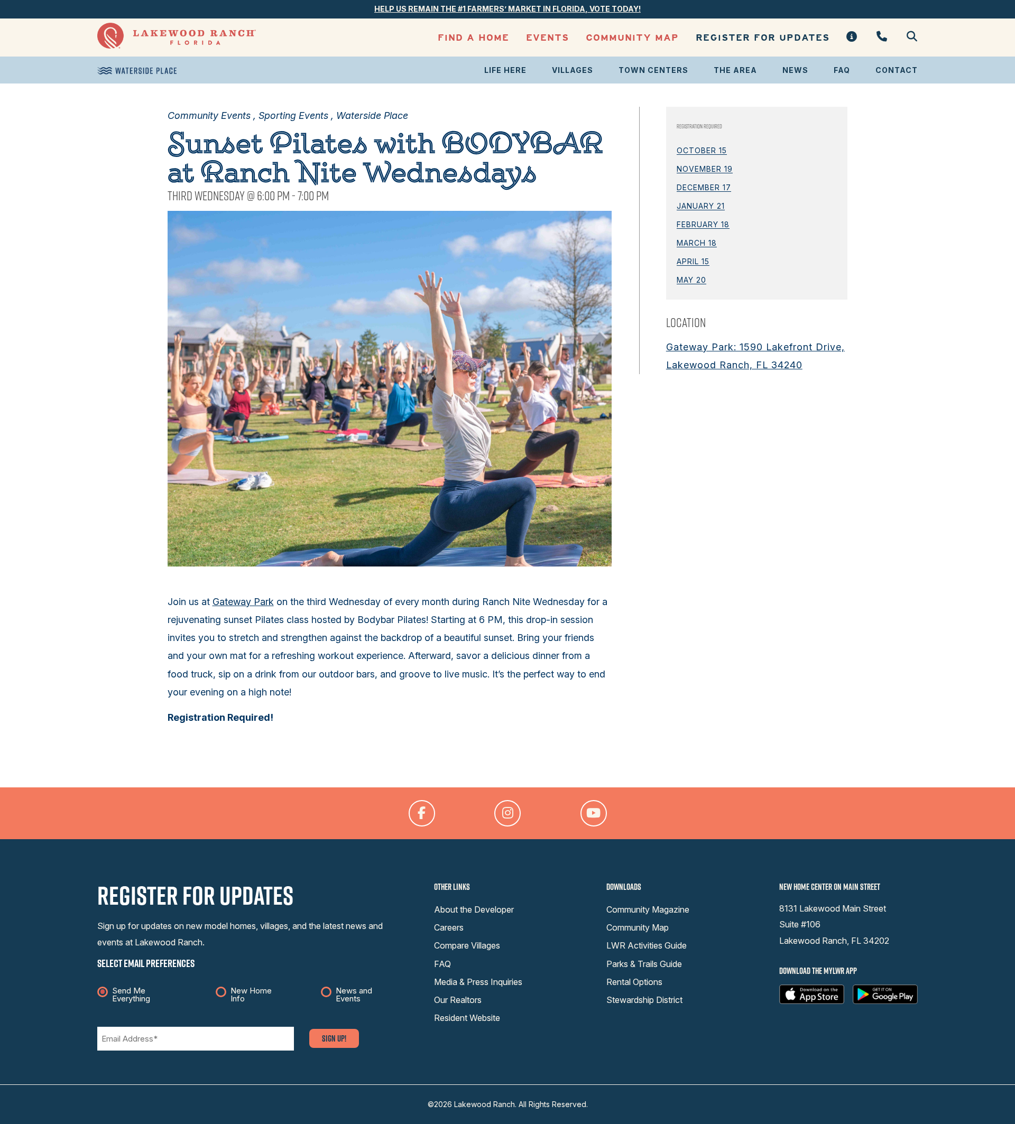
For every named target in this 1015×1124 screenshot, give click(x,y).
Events (547, 38)
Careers (449, 927)
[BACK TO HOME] (176, 46)
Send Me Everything (131, 994)
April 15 (693, 261)
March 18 (697, 242)
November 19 (705, 168)
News (795, 70)
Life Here (505, 70)
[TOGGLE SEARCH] (908, 37)
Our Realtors (458, 1000)
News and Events (354, 994)
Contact (896, 70)
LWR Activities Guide (646, 945)
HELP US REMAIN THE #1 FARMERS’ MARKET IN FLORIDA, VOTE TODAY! (507, 8)
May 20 (691, 279)
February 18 (703, 224)
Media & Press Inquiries (478, 982)
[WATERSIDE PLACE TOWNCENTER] (137, 71)
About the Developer (474, 909)
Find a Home (473, 38)
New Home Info (251, 994)
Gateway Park (243, 601)
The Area (735, 70)
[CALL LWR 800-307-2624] (882, 37)
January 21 (701, 205)
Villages (572, 70)
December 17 (704, 187)
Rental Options (634, 982)
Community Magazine (647, 909)
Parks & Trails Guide (644, 964)
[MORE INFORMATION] (852, 37)
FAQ (842, 70)
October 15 (702, 150)
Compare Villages (467, 945)
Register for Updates (762, 38)
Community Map (632, 38)
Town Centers (653, 70)
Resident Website (467, 1017)
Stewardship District (644, 1000)
